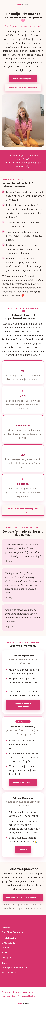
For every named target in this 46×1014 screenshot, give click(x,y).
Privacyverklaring (26, 996)
